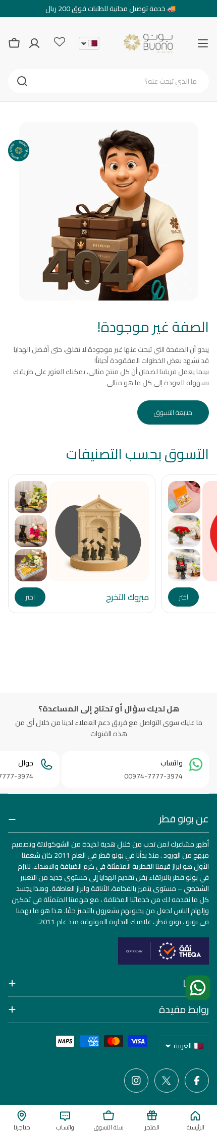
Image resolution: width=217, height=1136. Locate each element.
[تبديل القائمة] (203, 43)
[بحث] (22, 81)
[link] (184, 497)
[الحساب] (34, 43)
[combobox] (108, 81)
